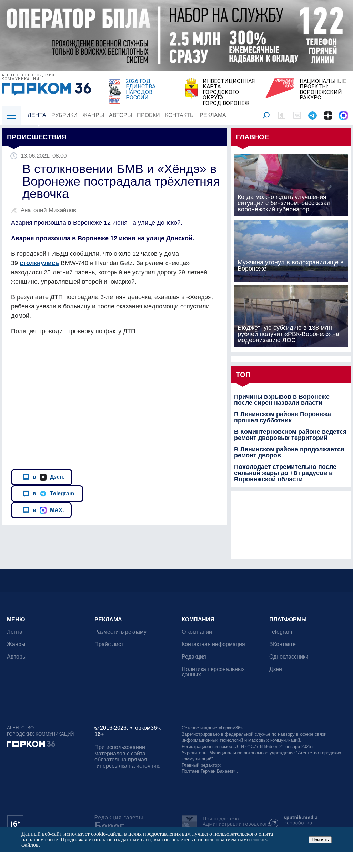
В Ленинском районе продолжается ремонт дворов (289, 452)
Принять (320, 839)
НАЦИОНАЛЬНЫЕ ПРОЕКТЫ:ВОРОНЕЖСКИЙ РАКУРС (323, 89)
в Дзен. (48, 477)
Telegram (280, 632)
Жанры (93, 115)
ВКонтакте (282, 644)
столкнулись (39, 263)
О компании (197, 632)
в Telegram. (54, 493)
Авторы (120, 115)
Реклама (213, 115)
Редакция (194, 657)
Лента (37, 115)
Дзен (275, 669)
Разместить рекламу (120, 632)
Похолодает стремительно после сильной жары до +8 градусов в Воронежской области (285, 473)
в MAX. (48, 510)
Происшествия (36, 137)
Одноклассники (289, 657)
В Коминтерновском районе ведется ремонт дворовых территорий (290, 435)
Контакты (180, 115)
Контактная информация (213, 644)
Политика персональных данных (213, 671)
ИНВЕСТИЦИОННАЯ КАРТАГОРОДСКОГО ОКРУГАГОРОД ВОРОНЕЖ (229, 92)
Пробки (148, 115)
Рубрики (64, 115)
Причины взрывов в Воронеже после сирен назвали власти (282, 399)
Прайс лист (108, 644)
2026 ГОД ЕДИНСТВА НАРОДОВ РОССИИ (140, 89)
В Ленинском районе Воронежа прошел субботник (282, 417)
